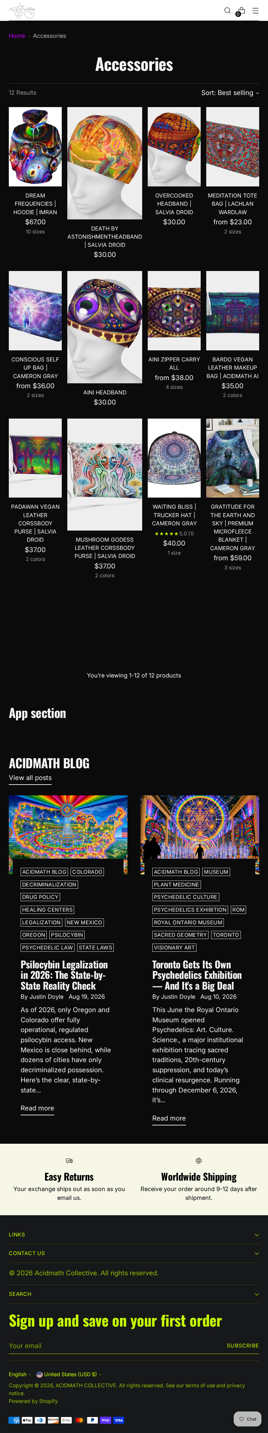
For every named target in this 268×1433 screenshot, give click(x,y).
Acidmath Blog (44, 872)
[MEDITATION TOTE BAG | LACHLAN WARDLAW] (232, 146)
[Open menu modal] (255, 10)
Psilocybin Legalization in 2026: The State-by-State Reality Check (64, 975)
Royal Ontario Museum (188, 922)
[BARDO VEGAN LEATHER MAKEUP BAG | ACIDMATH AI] (232, 310)
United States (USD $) (70, 1374)
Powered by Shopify (33, 1401)
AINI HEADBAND (104, 392)
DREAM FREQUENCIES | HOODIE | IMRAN (35, 203)
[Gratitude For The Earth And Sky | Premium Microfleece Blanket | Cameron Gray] (232, 458)
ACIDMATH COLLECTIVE (86, 1385)
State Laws (95, 948)
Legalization (41, 922)
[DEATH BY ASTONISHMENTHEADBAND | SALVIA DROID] (104, 163)
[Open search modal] (227, 10)
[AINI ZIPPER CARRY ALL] (174, 310)
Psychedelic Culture (186, 897)
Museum (216, 872)
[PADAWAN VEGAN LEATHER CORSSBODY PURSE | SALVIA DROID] (35, 458)
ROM (238, 910)
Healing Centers (47, 910)
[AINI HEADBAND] (104, 327)
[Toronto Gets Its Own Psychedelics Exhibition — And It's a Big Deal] (200, 834)
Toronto (226, 935)
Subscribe (243, 1346)
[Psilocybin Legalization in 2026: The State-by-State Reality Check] (68, 834)
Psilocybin (67, 935)
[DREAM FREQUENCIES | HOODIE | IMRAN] (35, 146)
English (17, 1374)
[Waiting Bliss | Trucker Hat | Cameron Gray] (174, 458)
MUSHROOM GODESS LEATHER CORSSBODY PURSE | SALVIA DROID (105, 547)
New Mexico (84, 922)
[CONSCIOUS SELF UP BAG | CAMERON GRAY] (35, 310)
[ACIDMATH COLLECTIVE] (22, 10)
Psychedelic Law (47, 948)
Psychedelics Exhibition (190, 910)
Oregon (33, 935)
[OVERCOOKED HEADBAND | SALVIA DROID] (174, 146)
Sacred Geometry (180, 935)
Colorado (87, 872)
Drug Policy (40, 897)
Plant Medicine (176, 885)
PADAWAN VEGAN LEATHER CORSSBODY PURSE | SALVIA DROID (35, 523)
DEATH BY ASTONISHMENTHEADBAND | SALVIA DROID (104, 236)
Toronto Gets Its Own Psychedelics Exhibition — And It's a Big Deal (197, 975)
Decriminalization (49, 885)
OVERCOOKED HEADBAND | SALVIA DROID (174, 203)
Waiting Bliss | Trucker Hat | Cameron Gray (174, 514)
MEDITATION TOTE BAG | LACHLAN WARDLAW (232, 203)
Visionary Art (174, 948)
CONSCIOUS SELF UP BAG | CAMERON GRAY (35, 367)
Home (17, 35)
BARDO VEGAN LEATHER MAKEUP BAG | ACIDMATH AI (233, 367)
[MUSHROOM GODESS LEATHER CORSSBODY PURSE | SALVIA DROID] (104, 475)
